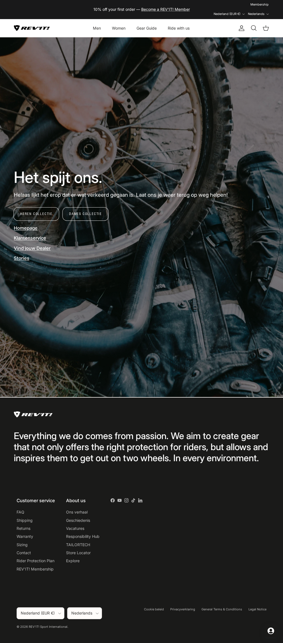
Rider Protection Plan (35, 560)
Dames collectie (85, 214)
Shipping (25, 520)
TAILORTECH (78, 544)
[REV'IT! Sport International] (32, 28)
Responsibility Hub (82, 536)
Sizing (22, 544)
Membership (259, 4)
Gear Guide (147, 28)
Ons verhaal (77, 512)
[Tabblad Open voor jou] (270, 630)
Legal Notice (257, 609)
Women (118, 28)
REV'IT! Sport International (48, 627)
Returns (23, 528)
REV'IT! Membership (35, 569)
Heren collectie (36, 214)
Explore (73, 560)
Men (97, 28)
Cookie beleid (154, 609)
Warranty (25, 536)
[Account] (240, 28)
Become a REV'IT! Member (165, 9)
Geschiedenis (78, 520)
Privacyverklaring (182, 609)
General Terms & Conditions (221, 609)
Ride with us (179, 28)
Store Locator (78, 552)
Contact (24, 552)
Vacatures (75, 528)
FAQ (20, 512)
